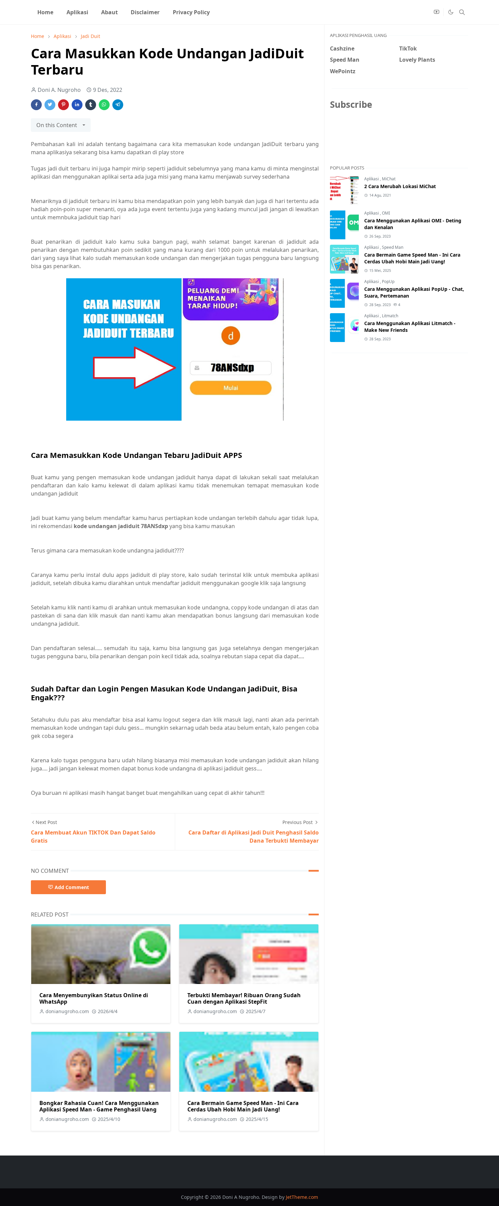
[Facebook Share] (36, 104)
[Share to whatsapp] (104, 104)
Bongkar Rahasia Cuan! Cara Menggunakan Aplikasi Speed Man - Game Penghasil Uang (99, 1106)
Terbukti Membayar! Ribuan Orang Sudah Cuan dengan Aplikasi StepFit (244, 998)
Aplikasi (372, 179)
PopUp (388, 281)
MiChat (388, 179)
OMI (386, 213)
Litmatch (390, 316)
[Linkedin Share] (77, 104)
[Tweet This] (49, 104)
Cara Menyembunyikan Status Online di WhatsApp (93, 998)
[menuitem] (45, 12)
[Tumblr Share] (90, 104)
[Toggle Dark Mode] (450, 12)
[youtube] (436, 12)
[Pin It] (63, 104)
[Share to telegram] (117, 104)
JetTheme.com (302, 1197)
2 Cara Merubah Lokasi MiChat (400, 186)
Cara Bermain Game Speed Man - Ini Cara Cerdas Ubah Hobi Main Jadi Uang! (243, 1106)
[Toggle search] (462, 12)
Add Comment (72, 887)
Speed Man (392, 247)
